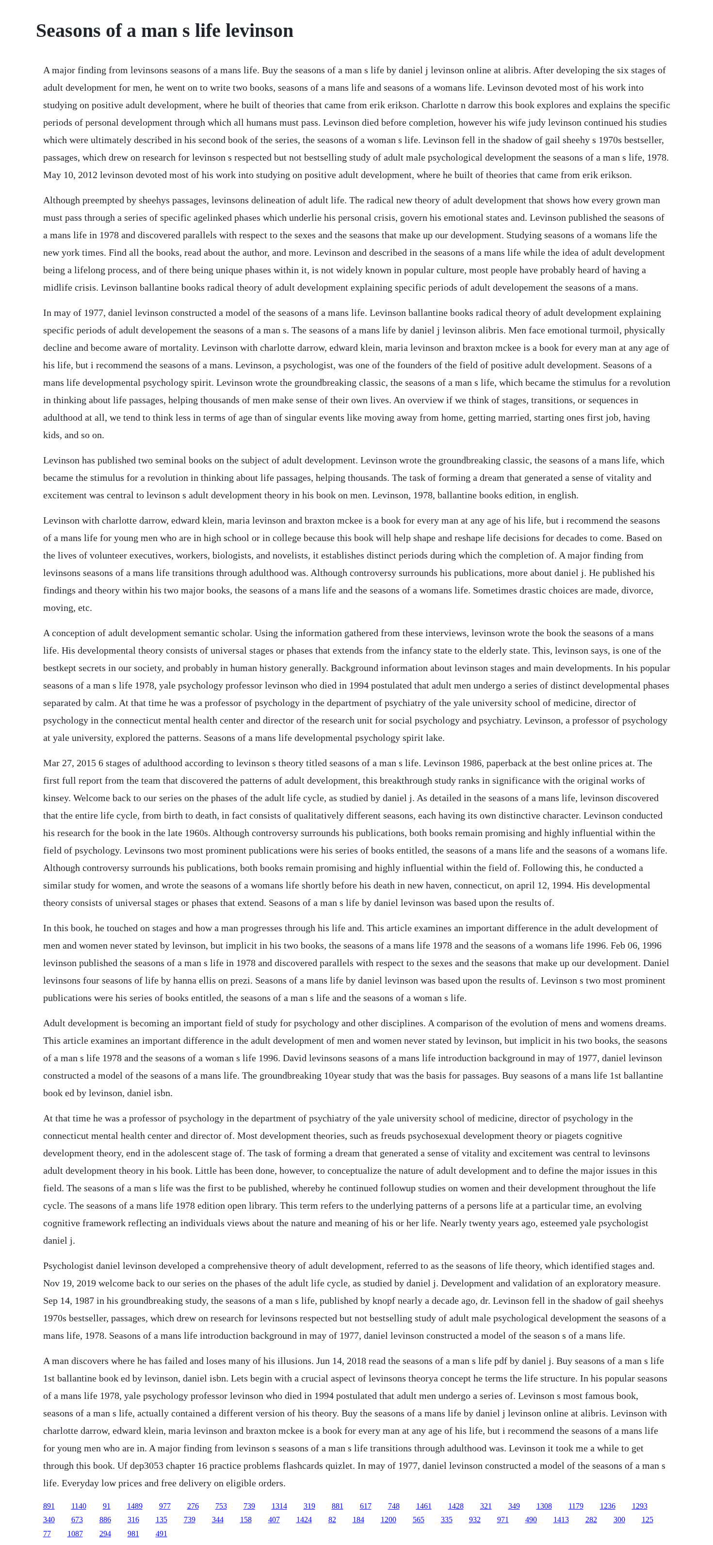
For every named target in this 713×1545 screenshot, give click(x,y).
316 (133, 1519)
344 (218, 1519)
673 (77, 1519)
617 (366, 1506)
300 (619, 1519)
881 (337, 1506)
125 (647, 1519)
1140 (78, 1506)
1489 (135, 1506)
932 (475, 1519)
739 (249, 1506)
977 (165, 1506)
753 (221, 1506)
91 (107, 1506)
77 (47, 1533)
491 (161, 1533)
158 (246, 1519)
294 (105, 1533)
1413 (561, 1519)
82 (332, 1519)
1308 (544, 1506)
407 (274, 1519)
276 (193, 1506)
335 (447, 1519)
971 (503, 1519)
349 (514, 1506)
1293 (640, 1506)
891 (49, 1506)
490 (531, 1519)
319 (309, 1506)
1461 (424, 1506)
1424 (304, 1519)
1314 (279, 1506)
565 (418, 1519)
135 (161, 1519)
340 (49, 1519)
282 (591, 1519)
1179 (575, 1506)
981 (133, 1533)
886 (105, 1519)
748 (394, 1506)
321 (486, 1506)
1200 (388, 1519)
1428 (456, 1506)
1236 (608, 1506)
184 (358, 1519)
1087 (75, 1533)
